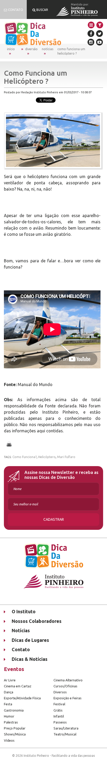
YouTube (99, 42)
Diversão (31, 49)
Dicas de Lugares (30, 640)
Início (11, 49)
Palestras (11, 722)
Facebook (91, 33)
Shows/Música (15, 734)
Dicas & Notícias (30, 659)
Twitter (99, 33)
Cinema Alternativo (68, 680)
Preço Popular (14, 728)
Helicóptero (47, 457)
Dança (8, 692)
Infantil (59, 716)
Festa (8, 704)
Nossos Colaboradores (37, 621)
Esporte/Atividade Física (22, 698)
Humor (9, 716)
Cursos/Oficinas (65, 686)
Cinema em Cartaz (17, 686)
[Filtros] (99, 25)
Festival (59, 704)
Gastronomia (14, 710)
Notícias (47, 49)
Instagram (91, 42)
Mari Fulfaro (66, 457)
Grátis (58, 710)
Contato (21, 649)
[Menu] (91, 25)
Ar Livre (10, 680)
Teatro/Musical (65, 734)
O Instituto (24, 611)
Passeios (60, 722)
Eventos (14, 669)
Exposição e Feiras (68, 698)
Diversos (60, 692)
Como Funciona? (24, 457)
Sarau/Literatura (66, 728)
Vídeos (9, 740)
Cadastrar (53, 519)
